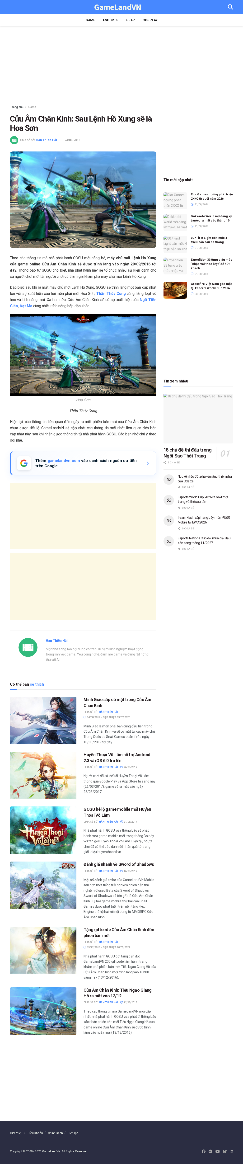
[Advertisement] (121, 66)
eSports (110, 20)
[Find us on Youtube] (217, 1152)
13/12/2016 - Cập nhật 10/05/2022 (108, 947)
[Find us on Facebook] (204, 1152)
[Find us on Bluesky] (225, 1152)
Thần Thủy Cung (111, 293)
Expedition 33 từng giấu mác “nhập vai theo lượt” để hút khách (211, 264)
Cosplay (150, 20)
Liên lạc (73, 1133)
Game (90, 20)
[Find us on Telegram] (210, 1152)
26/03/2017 (130, 767)
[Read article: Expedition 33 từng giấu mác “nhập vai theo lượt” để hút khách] (175, 266)
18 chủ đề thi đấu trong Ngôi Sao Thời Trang (188, 453)
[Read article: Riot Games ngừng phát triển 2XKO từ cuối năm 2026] (175, 200)
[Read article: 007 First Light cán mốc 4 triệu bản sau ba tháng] (175, 244)
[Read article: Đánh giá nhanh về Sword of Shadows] (43, 885)
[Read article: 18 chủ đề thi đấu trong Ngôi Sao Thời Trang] (198, 418)
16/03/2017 (130, 871)
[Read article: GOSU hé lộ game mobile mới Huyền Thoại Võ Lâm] (43, 830)
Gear (130, 20)
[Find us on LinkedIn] (231, 1152)
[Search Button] (230, 7)
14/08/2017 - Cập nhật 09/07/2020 (108, 717)
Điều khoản (35, 1133)
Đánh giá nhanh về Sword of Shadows (119, 864)
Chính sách (55, 1133)
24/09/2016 (72, 140)
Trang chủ (16, 107)
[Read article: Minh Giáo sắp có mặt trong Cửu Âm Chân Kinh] (43, 720)
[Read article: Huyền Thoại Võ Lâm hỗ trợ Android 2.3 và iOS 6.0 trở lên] (43, 775)
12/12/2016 (130, 1002)
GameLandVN (117, 7)
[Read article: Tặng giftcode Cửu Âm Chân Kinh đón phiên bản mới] (43, 950)
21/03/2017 (130, 821)
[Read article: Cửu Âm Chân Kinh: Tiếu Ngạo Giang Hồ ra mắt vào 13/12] (43, 1011)
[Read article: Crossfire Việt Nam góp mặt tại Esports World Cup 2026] (175, 290)
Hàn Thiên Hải (46, 140)
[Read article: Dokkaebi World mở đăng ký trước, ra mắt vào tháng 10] (175, 222)
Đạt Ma (26, 306)
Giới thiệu (16, 1133)
